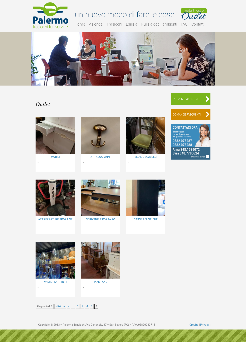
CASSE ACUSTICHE (146, 219)
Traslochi (114, 24)
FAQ (184, 24)
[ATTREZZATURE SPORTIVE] (55, 198)
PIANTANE (100, 281)
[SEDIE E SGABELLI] (145, 135)
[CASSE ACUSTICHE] (145, 198)
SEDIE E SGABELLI (146, 156)
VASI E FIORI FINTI (55, 281)
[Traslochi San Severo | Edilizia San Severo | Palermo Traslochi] (51, 16)
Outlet (194, 14)
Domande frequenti (187, 114)
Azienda (96, 24)
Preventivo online (186, 99)
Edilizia (131, 24)
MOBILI (55, 156)
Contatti (197, 24)
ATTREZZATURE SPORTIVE (55, 219)
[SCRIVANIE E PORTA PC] (100, 198)
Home (80, 24)
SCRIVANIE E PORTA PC (100, 219)
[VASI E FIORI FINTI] (55, 260)
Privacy (204, 324)
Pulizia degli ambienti (159, 24)
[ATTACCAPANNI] (100, 135)
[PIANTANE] (100, 260)
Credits (194, 324)
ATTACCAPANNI (101, 156)
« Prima (60, 306)
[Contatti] (190, 142)
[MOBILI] (55, 135)
